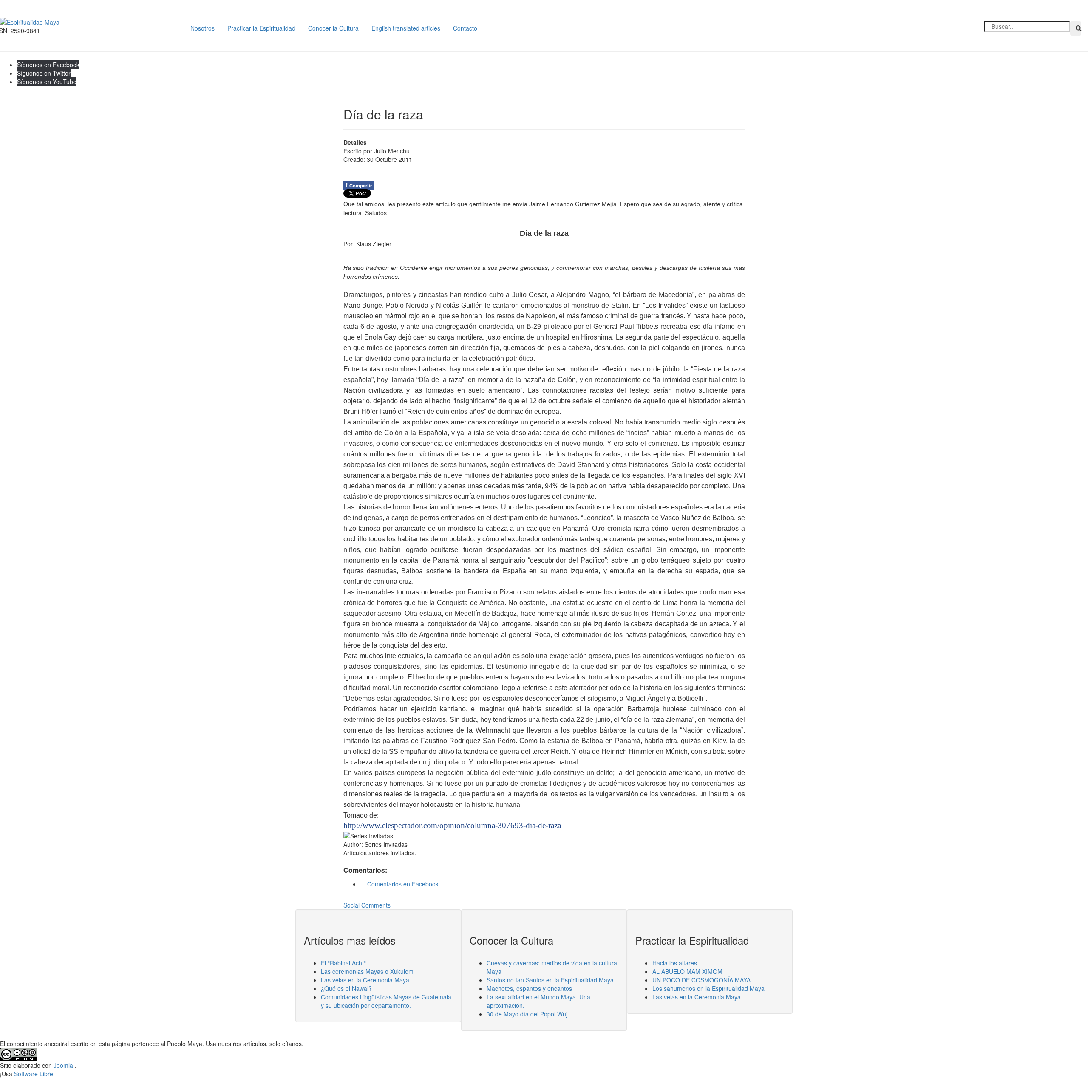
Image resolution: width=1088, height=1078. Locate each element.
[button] (1075, 28)
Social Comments (367, 905)
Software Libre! (34, 1074)
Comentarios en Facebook (402, 884)
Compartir (359, 185)
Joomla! (64, 1065)
